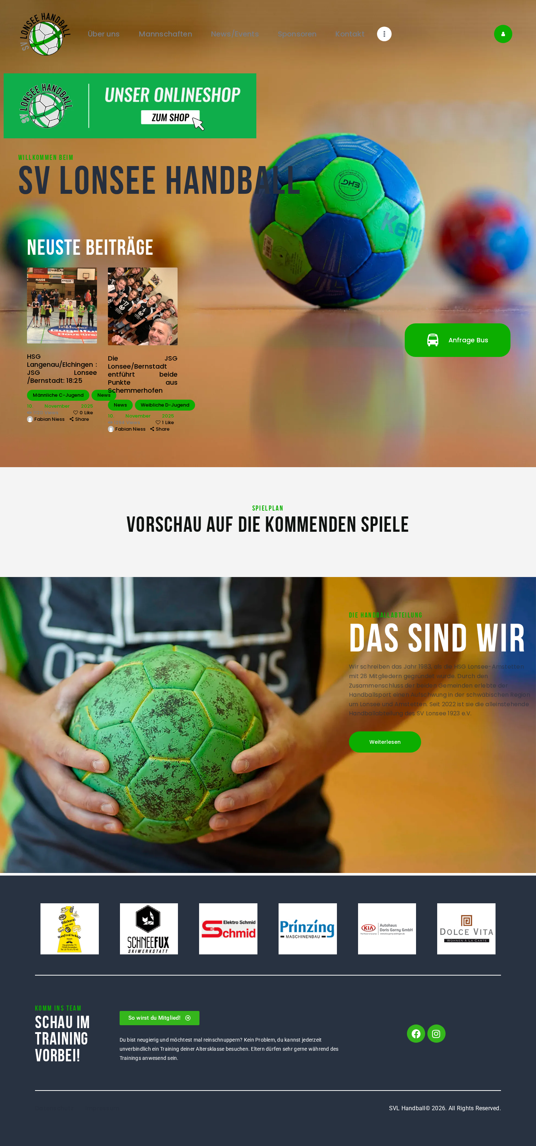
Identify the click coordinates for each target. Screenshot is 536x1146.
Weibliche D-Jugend (165, 404)
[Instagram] (436, 1033)
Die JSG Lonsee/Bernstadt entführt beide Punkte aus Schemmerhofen (143, 374)
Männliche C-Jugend (58, 395)
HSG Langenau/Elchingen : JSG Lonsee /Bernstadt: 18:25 (62, 369)
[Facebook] (416, 1033)
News (103, 395)
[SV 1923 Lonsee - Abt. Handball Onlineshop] (130, 77)
